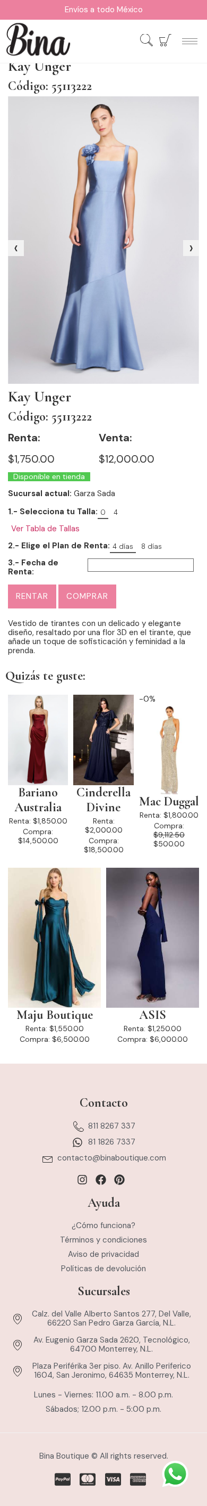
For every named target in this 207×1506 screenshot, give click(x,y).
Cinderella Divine (103, 800)
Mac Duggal (169, 801)
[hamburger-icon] (190, 41)
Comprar (87, 596)
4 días (123, 546)
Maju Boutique (54, 1015)
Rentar (32, 596)
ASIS (152, 1015)
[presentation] (16, 248)
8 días (151, 546)
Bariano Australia (38, 800)
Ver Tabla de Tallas (45, 528)
